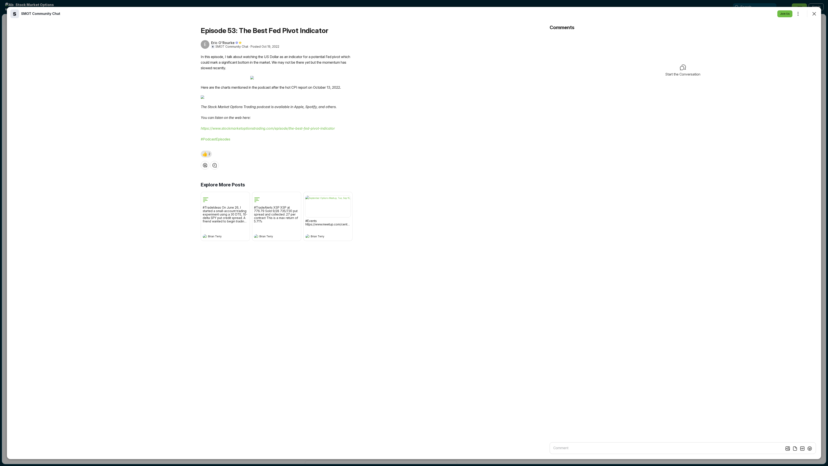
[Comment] (214, 165)
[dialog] (414, 233)
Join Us (785, 13)
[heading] (221, 237)
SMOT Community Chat (231, 46)
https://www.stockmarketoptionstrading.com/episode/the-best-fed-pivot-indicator (268, 128)
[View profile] (205, 236)
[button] (206, 154)
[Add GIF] (802, 448)
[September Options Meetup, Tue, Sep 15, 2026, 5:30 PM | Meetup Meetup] (328, 206)
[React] (205, 165)
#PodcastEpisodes (215, 139)
